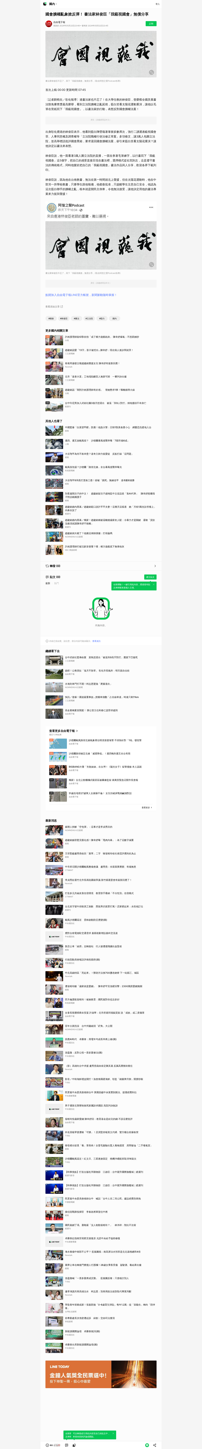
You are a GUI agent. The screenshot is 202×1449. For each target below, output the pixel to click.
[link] (66, 1445)
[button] (53, 1445)
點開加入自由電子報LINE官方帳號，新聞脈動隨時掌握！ (81, 295)
